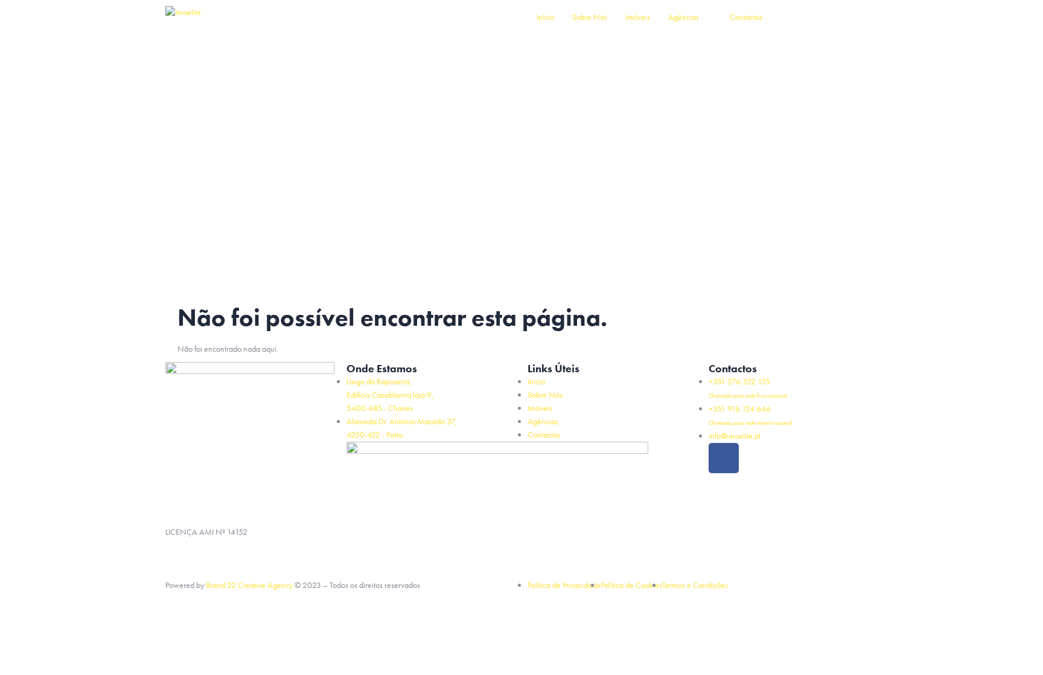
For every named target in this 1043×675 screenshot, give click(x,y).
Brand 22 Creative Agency (249, 585)
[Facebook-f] (724, 458)
